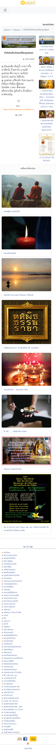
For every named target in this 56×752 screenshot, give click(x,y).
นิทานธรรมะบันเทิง (11, 601)
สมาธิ (6, 623)
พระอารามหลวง (10, 723)
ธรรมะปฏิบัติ (9, 660)
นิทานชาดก (8, 695)
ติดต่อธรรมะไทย (10, 563)
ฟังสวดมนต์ (8, 632)
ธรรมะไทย (28, 748)
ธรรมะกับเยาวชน (10, 598)
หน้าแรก (7, 29)
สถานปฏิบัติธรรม (10, 592)
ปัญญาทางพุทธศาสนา (13, 469)
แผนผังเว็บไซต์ (9, 558)
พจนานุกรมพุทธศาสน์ (12, 646)
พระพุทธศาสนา (10, 638)
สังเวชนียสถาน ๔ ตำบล (13, 709)
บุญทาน (7, 621)
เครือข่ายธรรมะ (10, 569)
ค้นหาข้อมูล (8, 561)
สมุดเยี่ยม (7, 566)
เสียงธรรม (8, 652)
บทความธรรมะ (9, 606)
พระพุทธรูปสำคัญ (11, 715)
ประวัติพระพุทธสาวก (12, 689)
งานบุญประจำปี (10, 678)
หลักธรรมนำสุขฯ (10, 669)
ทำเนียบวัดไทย (9, 720)
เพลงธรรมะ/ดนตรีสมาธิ (13, 658)
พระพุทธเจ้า (8, 683)
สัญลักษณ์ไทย (9, 572)
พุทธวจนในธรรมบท (11, 698)
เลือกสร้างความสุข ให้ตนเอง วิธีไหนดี (18, 295)
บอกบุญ (7, 589)
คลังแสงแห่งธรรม (11, 663)
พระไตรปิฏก (8, 640)
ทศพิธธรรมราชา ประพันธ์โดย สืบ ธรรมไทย (21, 347)
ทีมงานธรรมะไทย (10, 555)
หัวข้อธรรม (8, 643)
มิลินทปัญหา (9, 649)
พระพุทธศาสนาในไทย (12, 718)
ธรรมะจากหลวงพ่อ (11, 595)
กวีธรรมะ (16, 29)
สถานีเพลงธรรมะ (10, 655)
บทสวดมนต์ (8, 666)
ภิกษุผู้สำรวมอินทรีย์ (12, 211)
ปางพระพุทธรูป (10, 712)
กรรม (6, 615)
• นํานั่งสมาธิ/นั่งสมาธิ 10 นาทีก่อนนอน (46, 49)
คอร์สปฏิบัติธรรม (10, 635)
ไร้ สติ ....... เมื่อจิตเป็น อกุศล (15, 431)
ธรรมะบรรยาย (9, 603)
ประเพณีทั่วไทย (9, 680)
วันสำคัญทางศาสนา (12, 732)
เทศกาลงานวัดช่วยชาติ (13, 581)
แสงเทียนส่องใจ (10, 253)
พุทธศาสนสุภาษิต (11, 703)
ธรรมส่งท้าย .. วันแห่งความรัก (16, 389)
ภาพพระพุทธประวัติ (11, 686)
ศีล (5, 618)
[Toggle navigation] (5, 10)
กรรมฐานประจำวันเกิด (13, 672)
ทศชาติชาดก (9, 692)
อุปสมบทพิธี (8, 729)
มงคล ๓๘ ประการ (11, 700)
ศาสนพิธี (7, 726)
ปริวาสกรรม (8, 629)
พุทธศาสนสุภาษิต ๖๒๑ (13, 706)
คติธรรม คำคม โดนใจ (12, 612)
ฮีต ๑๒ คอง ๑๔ (10, 675)
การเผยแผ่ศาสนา (11, 583)
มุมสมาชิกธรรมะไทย (11, 575)
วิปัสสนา (7, 626)
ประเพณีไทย (8, 586)
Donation (8, 578)
